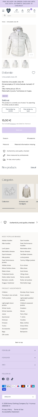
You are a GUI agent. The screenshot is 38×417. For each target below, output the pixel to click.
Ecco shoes (24, 265)
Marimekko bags (25, 283)
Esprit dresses (6, 254)
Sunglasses (24, 329)
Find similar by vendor (10, 110)
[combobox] (19, 16)
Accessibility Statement (10, 412)
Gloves (22, 311)
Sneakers (23, 308)
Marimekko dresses (8, 251)
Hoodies (23, 320)
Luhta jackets (24, 257)
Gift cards (5, 334)
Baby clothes (24, 323)
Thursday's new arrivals (9, 295)
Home (3, 21)
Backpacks (23, 332)
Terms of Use (18, 409)
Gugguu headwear (8, 283)
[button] (34, 10)
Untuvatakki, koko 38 (12, 21)
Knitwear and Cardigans (23, 203)
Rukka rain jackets (26, 280)
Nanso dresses (25, 251)
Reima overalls (25, 277)
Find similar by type (28, 110)
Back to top (19, 342)
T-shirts (22, 317)
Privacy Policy (7, 409)
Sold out (19, 130)
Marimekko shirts (25, 248)
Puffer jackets (6, 298)
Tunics (4, 326)
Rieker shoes (6, 271)
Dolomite (7, 72)
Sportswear (6, 317)
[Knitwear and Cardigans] (26, 191)
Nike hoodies (6, 243)
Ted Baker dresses (26, 254)
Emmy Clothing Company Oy (18, 404)
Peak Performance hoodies (26, 244)
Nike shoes (23, 268)
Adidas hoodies (7, 240)
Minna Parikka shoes (8, 268)
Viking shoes (24, 274)
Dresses (4, 323)
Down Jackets (24, 295)
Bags (3, 332)
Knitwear (5, 320)
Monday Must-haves (27, 292)
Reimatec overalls (7, 280)
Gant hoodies (24, 240)
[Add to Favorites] (33, 73)
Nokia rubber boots (8, 277)
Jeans (4, 314)
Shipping (13, 124)
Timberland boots (8, 274)
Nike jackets (6, 257)
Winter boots (6, 308)
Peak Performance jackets (8, 261)
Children (4, 292)
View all (33, 167)
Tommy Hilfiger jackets (27, 260)
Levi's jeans (5, 248)
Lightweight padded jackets (26, 299)
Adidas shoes (6, 265)
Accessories (6, 329)
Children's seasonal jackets (26, 304)
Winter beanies (7, 311)
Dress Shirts (24, 326)
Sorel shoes (24, 271)
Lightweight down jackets (8, 304)
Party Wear (24, 314)
